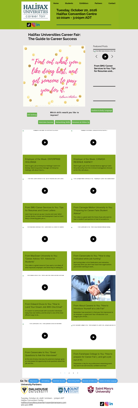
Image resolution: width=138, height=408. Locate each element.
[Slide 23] (66, 105)
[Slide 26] (71, 105)
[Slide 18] (58, 105)
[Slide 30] (77, 105)
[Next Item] (112, 56)
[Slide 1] (30, 105)
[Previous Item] (96, 56)
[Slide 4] (35, 105)
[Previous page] (60, 373)
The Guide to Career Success (52, 39)
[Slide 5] (37, 105)
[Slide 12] (48, 105)
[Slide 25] (69, 105)
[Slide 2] (32, 105)
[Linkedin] (38, 25)
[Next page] (77, 373)
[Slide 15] (53, 105)
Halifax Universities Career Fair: (54, 35)
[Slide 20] (61, 105)
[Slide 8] (42, 105)
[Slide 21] (63, 105)
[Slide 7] (40, 105)
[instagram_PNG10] (33, 25)
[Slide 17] (56, 105)
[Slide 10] (45, 105)
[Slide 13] (50, 105)
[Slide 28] (74, 105)
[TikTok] (29, 25)
